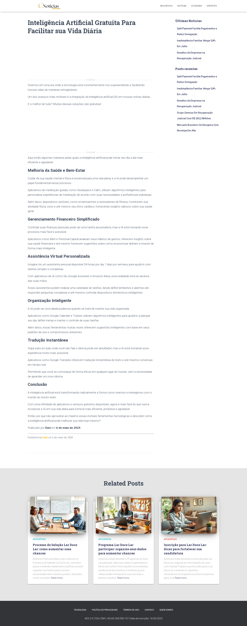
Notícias (181, 6)
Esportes (212, 6)
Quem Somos (166, 610)
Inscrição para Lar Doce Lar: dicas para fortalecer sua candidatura (185, 549)
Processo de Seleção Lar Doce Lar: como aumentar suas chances (55, 549)
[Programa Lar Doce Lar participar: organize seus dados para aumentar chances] (123, 515)
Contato (149, 610)
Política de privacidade (105, 610)
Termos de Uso (131, 610)
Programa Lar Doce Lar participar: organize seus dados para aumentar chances (122, 549)
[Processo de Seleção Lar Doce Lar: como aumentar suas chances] (58, 515)
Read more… (57, 578)
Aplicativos (166, 6)
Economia (196, 6)
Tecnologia (80, 610)
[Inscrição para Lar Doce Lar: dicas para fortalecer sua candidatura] (189, 515)
